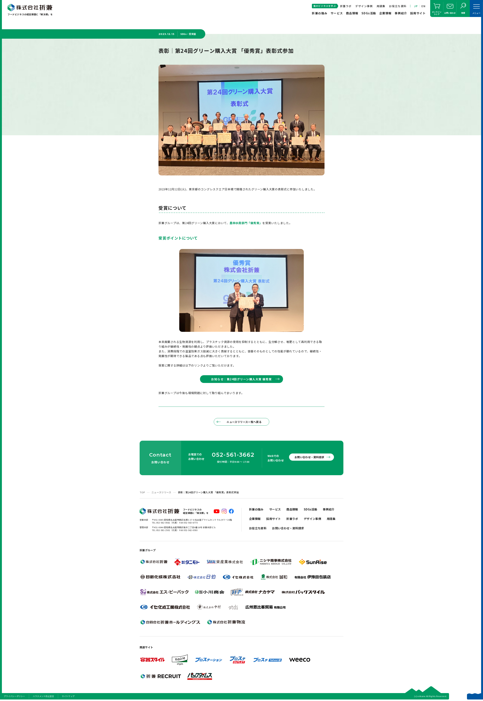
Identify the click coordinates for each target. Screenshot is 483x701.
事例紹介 (401, 13)
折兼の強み (320, 13)
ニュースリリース (161, 492)
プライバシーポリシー (14, 696)
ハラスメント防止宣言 (43, 696)
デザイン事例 (364, 6)
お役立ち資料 (397, 6)
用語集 (381, 6)
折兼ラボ (346, 6)
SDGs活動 (368, 13)
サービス (337, 13)
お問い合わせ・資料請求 (309, 457)
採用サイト (418, 13)
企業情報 (385, 13)
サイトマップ (68, 696)
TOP (142, 492)
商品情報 (352, 13)
